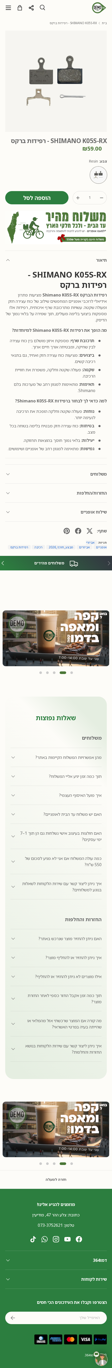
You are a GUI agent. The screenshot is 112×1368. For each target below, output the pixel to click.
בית (104, 23)
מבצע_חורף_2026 (61, 547)
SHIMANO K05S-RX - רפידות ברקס (73, 23)
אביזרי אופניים (96, 544)
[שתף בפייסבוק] (78, 531)
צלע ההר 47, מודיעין (49, 1215)
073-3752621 (50, 1225)
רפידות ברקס (19, 547)
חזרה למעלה (56, 1179)
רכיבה (38, 547)
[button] (40, 672)
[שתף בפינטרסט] (66, 531)
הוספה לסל (37, 197)
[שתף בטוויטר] (89, 531)
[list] (56, 81)
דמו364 (90, 1355)
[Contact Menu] (101, 1359)
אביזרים (84, 547)
